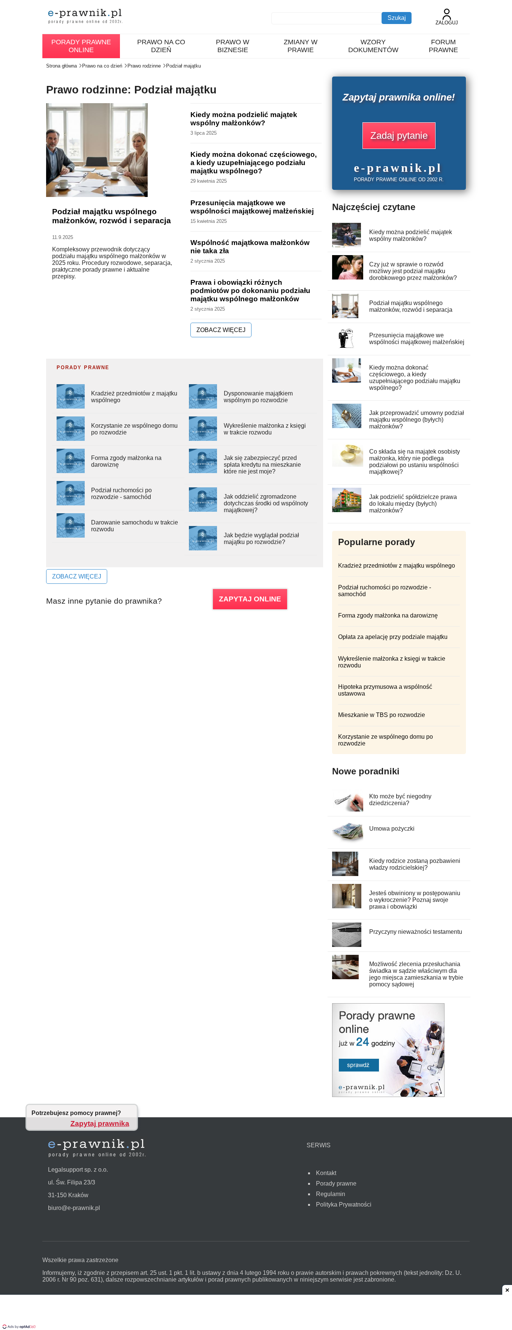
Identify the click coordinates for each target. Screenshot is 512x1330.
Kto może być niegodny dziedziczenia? (400, 799)
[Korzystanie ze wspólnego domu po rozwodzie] (71, 439)
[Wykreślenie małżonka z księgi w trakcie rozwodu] (203, 439)
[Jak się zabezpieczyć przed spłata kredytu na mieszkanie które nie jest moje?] (203, 471)
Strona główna (61, 66)
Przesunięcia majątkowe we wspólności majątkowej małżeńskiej (252, 207)
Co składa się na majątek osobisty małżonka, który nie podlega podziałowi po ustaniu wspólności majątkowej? (414, 461)
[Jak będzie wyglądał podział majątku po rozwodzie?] (203, 548)
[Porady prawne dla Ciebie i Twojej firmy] (388, 1095)
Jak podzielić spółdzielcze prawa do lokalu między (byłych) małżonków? (413, 504)
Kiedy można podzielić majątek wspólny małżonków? (243, 119)
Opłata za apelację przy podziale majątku (393, 637)
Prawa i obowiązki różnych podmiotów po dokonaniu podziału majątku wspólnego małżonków (250, 290)
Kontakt (326, 1173)
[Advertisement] (256, 1313)
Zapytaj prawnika (99, 1123)
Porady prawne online (81, 46)
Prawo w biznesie (232, 46)
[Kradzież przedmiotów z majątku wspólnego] (71, 406)
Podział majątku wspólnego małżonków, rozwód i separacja (111, 216)
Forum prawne (443, 46)
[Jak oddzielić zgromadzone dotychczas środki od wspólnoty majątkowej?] (203, 509)
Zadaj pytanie (399, 135)
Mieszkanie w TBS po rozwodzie (381, 715)
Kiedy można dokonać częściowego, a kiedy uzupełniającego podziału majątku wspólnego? (253, 162)
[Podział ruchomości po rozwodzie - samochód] (71, 503)
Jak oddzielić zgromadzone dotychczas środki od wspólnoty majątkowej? (266, 503)
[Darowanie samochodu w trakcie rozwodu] (71, 535)
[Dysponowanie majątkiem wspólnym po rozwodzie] (203, 406)
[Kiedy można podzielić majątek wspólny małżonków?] (346, 245)
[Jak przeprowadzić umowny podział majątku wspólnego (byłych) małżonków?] (347, 426)
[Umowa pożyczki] (348, 842)
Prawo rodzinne (144, 66)
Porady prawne (336, 1183)
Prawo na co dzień (161, 46)
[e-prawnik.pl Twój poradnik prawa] (85, 17)
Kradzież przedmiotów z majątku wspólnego (396, 565)
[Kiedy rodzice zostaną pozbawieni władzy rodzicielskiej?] (345, 874)
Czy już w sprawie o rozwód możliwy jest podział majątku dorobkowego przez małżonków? (413, 271)
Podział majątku (183, 66)
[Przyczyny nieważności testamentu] (347, 945)
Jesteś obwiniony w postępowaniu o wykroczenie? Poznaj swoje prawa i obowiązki (414, 900)
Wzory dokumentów (373, 46)
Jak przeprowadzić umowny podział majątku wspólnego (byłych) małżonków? (416, 420)
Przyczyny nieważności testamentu (415, 932)
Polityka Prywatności (343, 1204)
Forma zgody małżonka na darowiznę (388, 615)
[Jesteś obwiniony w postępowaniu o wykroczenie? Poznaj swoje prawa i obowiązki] (347, 906)
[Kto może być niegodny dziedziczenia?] (349, 809)
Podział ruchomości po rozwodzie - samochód (121, 493)
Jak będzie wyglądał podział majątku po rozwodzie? (261, 538)
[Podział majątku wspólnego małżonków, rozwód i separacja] (345, 316)
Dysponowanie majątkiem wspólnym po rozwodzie (258, 396)
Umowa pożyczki (392, 828)
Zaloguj (447, 23)
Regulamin (330, 1194)
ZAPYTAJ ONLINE (250, 599)
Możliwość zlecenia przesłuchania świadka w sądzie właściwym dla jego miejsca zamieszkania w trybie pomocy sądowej (416, 974)
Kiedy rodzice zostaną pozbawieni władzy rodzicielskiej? (414, 864)
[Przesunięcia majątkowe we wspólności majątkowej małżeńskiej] (347, 348)
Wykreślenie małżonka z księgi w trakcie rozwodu (265, 429)
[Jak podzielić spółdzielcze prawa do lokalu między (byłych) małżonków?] (347, 510)
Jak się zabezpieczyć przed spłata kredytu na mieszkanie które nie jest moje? (262, 465)
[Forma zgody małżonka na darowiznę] (71, 471)
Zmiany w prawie (300, 46)
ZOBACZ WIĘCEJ (221, 330)
